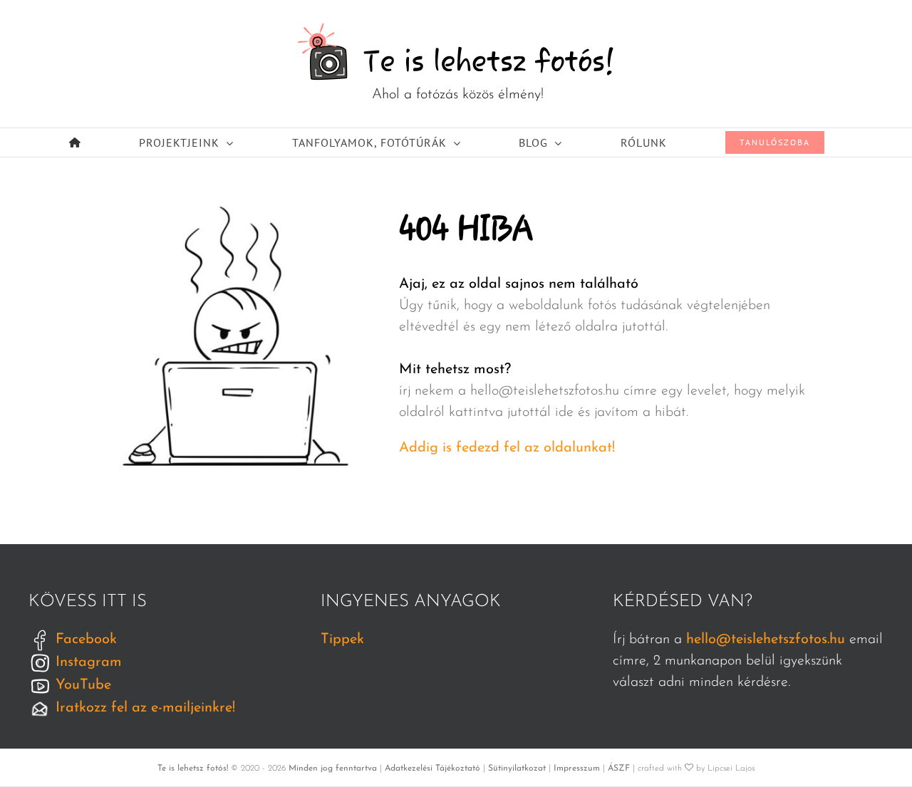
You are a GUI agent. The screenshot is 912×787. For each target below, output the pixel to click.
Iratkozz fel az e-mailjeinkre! (143, 708)
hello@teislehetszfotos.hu (765, 639)
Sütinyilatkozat (517, 768)
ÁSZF (619, 768)
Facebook (84, 639)
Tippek (342, 639)
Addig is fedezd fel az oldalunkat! (507, 448)
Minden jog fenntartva (333, 768)
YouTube (81, 685)
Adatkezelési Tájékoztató (432, 768)
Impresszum (577, 768)
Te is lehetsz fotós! (192, 768)
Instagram (86, 662)
